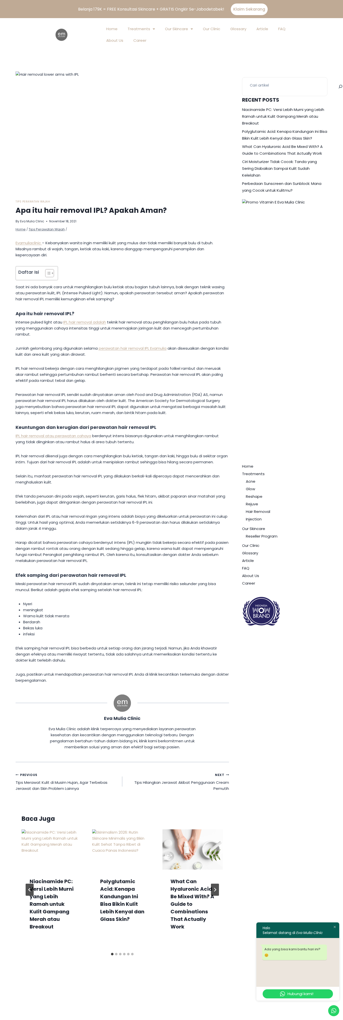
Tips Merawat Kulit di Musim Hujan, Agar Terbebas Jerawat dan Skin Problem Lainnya (61, 782)
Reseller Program (261, 536)
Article (262, 28)
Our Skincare (176, 28)
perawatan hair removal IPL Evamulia (132, 348)
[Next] (215, 890)
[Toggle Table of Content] (47, 273)
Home (112, 28)
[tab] (112, 954)
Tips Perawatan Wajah (33, 201)
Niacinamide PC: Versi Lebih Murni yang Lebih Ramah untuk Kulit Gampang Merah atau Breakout (52, 904)
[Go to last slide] (30, 890)
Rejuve (252, 504)
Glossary (238, 28)
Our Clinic (211, 28)
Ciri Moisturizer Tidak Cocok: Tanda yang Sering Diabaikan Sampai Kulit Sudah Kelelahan (279, 168)
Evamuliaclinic (29, 243)
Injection (254, 519)
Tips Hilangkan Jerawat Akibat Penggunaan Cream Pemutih (181, 782)
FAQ (281, 28)
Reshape (254, 496)
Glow (250, 489)
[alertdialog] (171, 9)
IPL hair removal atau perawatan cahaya (53, 435)
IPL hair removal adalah (84, 322)
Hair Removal (258, 511)
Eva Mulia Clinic (32, 221)
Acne (250, 481)
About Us (114, 40)
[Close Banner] (337, 9)
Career (139, 40)
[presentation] (52, 849)
